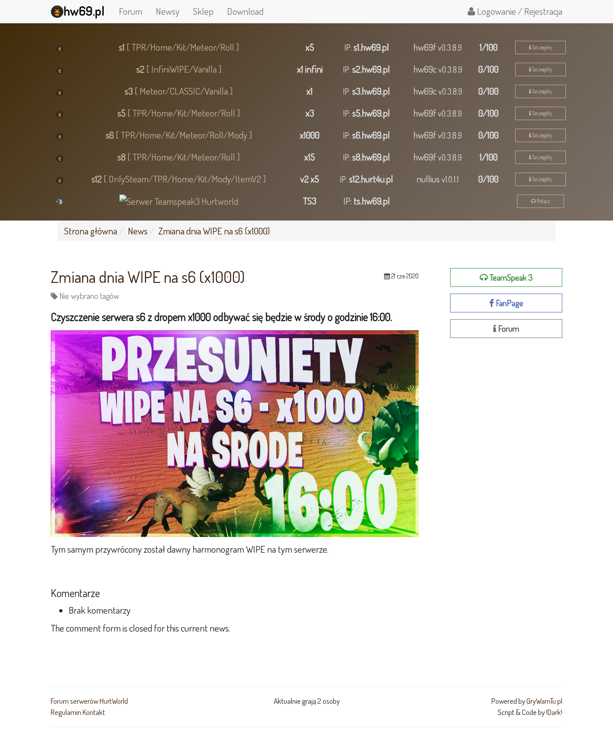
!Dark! (554, 712)
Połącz (543, 201)
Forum (130, 11)
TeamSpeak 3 (510, 277)
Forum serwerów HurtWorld (89, 701)
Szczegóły (541, 47)
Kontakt (94, 712)
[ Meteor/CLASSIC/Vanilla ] (179, 91)
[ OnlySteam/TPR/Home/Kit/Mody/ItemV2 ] (179, 179)
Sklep (203, 11)
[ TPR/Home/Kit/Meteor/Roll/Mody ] (179, 135)
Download (245, 11)
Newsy (168, 11)
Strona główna (90, 231)
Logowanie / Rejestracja (518, 11)
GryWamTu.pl (544, 701)
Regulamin (66, 712)
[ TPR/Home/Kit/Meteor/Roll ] (179, 47)
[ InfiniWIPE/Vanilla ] (179, 69)
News (138, 231)
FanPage (508, 302)
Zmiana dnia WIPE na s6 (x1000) (214, 231)
